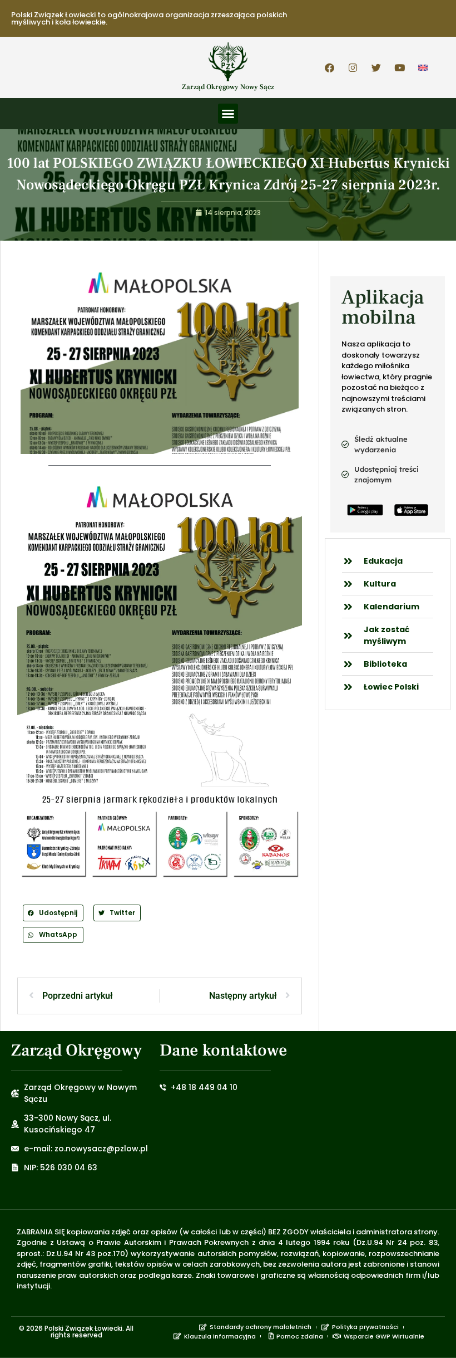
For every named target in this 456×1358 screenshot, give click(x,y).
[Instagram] (353, 67)
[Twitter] (376, 67)
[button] (228, 114)
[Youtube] (399, 67)
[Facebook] (329, 67)
